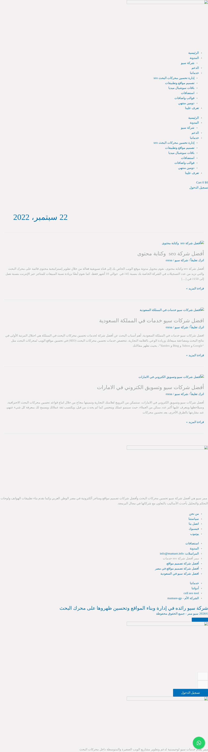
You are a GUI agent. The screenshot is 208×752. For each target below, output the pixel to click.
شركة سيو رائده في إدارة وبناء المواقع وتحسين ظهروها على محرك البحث (134, 608)
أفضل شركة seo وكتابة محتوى (170, 254)
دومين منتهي (186, 103)
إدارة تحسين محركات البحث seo (174, 78)
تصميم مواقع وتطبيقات (179, 83)
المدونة (194, 57)
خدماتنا (194, 72)
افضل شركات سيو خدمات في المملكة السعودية (151, 321)
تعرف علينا (192, 108)
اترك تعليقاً (197, 260)
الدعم (195, 67)
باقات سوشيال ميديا (181, 88)
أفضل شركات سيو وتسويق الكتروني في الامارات (150, 387)
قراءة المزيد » (195, 288)
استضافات (187, 93)
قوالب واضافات (184, 98)
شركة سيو (187, 63)
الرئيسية (193, 52)
